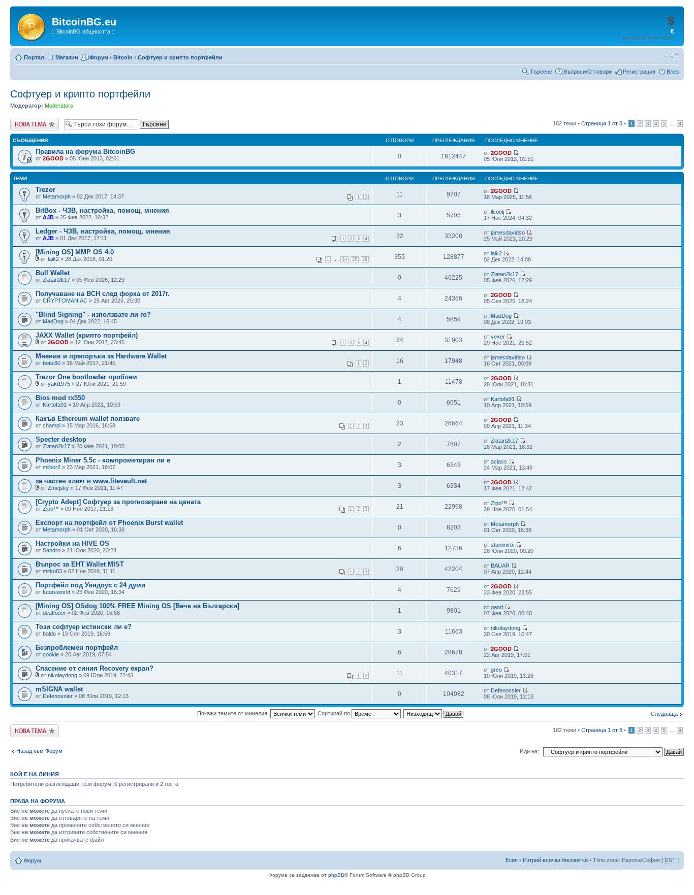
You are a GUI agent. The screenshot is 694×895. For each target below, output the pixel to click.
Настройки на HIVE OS (72, 543)
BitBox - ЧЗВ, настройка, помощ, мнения (102, 210)
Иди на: (529, 751)
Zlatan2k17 (56, 280)
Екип (512, 860)
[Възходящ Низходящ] (433, 713)
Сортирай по (335, 713)
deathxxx (54, 613)
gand (497, 607)
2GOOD (53, 158)
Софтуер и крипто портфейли (180, 57)
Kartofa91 (55, 405)
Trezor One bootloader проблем (86, 377)
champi (51, 425)
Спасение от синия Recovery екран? (94, 668)
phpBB (336, 875)
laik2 (53, 259)
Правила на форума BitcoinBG (85, 151)
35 (354, 259)
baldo (49, 634)
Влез (673, 72)
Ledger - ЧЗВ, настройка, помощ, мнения (103, 231)
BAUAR (500, 565)
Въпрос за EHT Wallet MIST (80, 564)
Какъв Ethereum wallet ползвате (88, 418)
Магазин (66, 57)
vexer (498, 337)
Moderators (59, 106)
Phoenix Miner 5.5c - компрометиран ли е (103, 460)
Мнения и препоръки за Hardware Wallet (101, 356)
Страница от (601, 123)
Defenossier (58, 696)
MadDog (53, 321)
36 (364, 259)
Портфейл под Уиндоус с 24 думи (90, 585)
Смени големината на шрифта (671, 55)
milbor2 (51, 467)
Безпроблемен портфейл (77, 647)
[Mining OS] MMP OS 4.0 (75, 252)
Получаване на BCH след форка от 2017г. (103, 293)
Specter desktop (61, 439)
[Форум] (32, 25)
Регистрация (639, 72)
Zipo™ (51, 509)
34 (344, 259)
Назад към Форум (39, 751)
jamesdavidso (508, 232)
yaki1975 (59, 384)
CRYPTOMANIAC (65, 300)
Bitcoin (123, 57)
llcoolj (497, 212)
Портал (34, 57)
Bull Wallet (53, 273)
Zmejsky (58, 488)
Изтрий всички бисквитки (555, 860)
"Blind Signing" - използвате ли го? (93, 314)
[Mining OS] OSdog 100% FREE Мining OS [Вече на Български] (137, 606)
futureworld (56, 592)
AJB (48, 217)
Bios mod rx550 (60, 398)
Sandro (51, 550)
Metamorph (57, 196)
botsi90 (51, 363)
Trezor (45, 189)
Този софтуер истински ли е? (84, 627)
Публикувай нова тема (32, 124)
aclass (499, 461)
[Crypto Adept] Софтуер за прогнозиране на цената (118, 502)
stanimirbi (502, 545)
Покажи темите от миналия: (233, 713)
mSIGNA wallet (59, 689)
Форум (98, 57)
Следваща (664, 714)
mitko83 (52, 571)
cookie (51, 654)
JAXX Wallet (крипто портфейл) (87, 335)
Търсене (541, 72)
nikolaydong (505, 628)
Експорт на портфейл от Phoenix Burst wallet (109, 522)
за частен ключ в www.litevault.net (91, 481)
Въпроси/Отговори (587, 72)
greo (496, 670)
